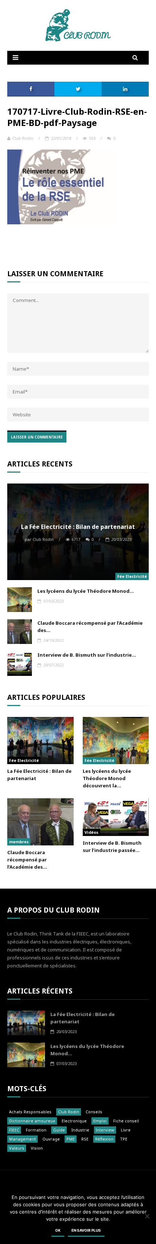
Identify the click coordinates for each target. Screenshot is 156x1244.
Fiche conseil (126, 1120)
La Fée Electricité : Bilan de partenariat (78, 527)
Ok (58, 1230)
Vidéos (91, 832)
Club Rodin (22, 138)
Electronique (74, 1120)
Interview (105, 1130)
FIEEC (14, 1130)
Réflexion (104, 1139)
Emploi (100, 1120)
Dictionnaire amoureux (32, 1120)
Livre (126, 1130)
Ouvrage (51, 1139)
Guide (59, 1130)
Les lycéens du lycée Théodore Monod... (85, 591)
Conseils (94, 1111)
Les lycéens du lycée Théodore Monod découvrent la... (107, 778)
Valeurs (16, 1148)
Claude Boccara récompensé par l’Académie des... (90, 626)
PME (70, 1139)
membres (19, 841)
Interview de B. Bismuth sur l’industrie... (86, 655)
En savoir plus (86, 1230)
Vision (37, 1148)
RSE (85, 1139)
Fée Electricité (132, 576)
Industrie (80, 1130)
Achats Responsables (30, 1111)
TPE (123, 1139)
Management (22, 1139)
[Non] (147, 1216)
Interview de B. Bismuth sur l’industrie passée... (112, 846)
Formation (36, 1130)
